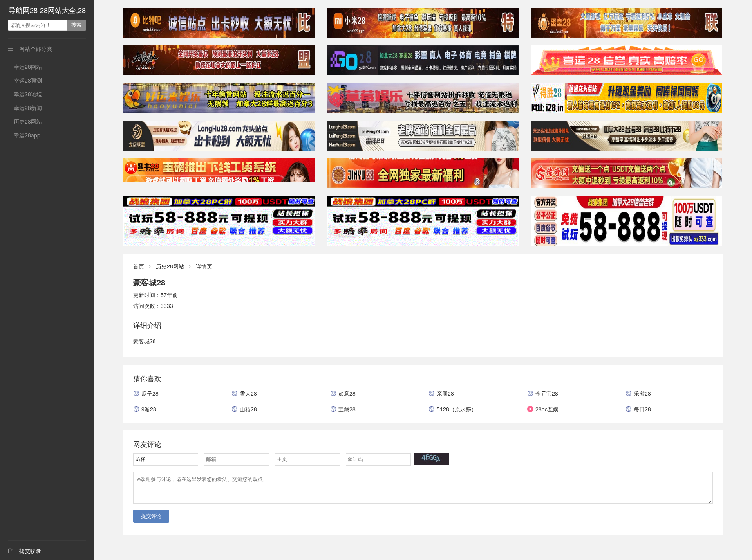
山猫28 (248, 409)
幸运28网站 (28, 66)
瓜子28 (150, 393)
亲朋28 (445, 393)
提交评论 (151, 516)
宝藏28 (347, 409)
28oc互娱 (547, 409)
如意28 (347, 393)
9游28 (148, 409)
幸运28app (27, 135)
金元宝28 (546, 393)
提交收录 (24, 551)
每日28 (642, 409)
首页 (138, 266)
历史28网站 (28, 121)
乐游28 (642, 393)
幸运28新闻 (28, 108)
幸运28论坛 (28, 94)
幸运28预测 (28, 80)
